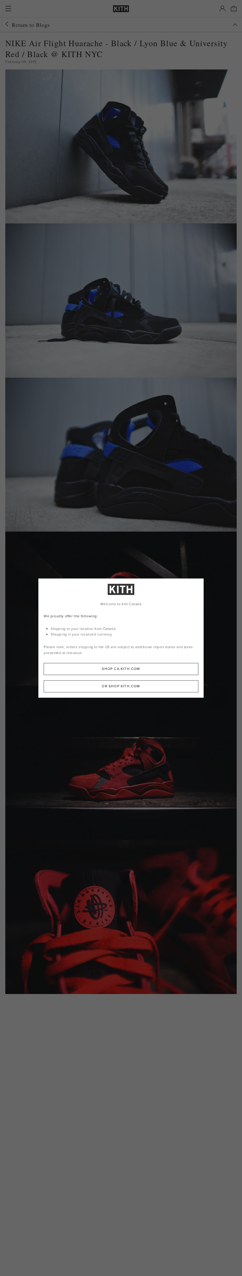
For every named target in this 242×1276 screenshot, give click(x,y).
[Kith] (121, 8)
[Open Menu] (8, 8)
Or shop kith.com (121, 686)
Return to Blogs (31, 24)
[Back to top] (235, 24)
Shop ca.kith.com (121, 668)
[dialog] (121, 638)
